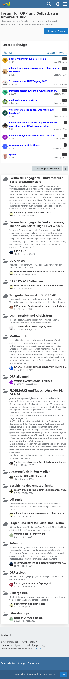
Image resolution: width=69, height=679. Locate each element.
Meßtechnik (18, 336)
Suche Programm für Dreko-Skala (32, 212)
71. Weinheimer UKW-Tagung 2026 (33, 326)
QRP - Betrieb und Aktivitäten (30, 315)
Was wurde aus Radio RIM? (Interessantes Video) (40, 489)
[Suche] (49, 4)
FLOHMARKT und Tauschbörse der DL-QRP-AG (36, 392)
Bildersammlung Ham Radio (29, 603)
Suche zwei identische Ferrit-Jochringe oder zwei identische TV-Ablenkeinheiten (40, 462)
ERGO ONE (20, 251)
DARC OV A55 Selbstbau (26, 281)
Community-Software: (34, 674)
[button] (65, 168)
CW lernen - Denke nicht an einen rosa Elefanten (40, 306)
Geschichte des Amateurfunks (31, 485)
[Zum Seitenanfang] (63, 674)
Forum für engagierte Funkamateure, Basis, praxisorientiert (36, 180)
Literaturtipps (19, 613)
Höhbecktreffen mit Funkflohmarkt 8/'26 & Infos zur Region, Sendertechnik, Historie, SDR (40, 271)
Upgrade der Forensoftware (29, 533)
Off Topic (15, 500)
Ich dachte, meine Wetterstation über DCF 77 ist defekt (40, 513)
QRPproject (17, 572)
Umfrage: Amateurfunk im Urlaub (33, 380)
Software (15, 543)
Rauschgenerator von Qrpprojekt (32, 583)
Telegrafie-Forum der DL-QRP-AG (32, 295)
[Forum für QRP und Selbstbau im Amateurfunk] (6, 4)
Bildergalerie (18, 593)
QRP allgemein (19, 376)
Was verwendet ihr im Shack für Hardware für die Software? (40, 562)
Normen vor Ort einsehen (28, 617)
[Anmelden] (57, 4)
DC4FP (38, 648)
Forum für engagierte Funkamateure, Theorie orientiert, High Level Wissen (36, 224)
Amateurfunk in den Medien (29, 471)
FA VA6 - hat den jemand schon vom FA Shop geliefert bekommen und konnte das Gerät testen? (40, 366)
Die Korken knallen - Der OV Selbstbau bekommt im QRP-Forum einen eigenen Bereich (40, 285)
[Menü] (65, 4)
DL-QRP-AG (17, 260)
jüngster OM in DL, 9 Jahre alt (30, 475)
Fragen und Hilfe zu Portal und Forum (36, 523)
